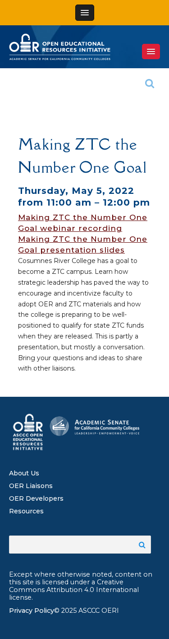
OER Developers (36, 498)
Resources (26, 511)
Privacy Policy (31, 610)
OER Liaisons (31, 486)
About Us (24, 473)
